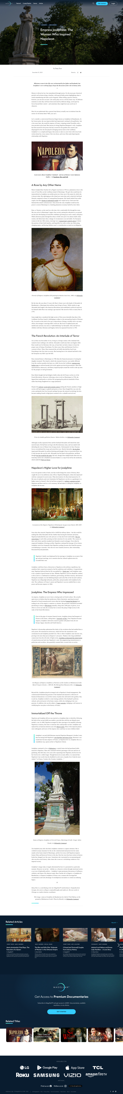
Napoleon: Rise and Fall (60, 177)
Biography (95, 944)
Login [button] (113, 3)
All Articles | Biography (25, 198)
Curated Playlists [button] (27, 3)
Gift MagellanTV (35, 1091)
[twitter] (80, 72)
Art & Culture (75, 944)
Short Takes (10, 944)
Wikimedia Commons (73, 437)
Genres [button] (35, 3)
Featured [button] (18, 3)
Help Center (63, 1091)
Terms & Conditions (55, 1091)
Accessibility (73, 1091)
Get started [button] (102, 3)
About (68, 1091)
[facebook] (78, 72)
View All (113, 922)
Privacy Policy (47, 1091)
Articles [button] (41, 3)
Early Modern (19, 944)
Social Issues (48, 944)
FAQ (42, 1091)
